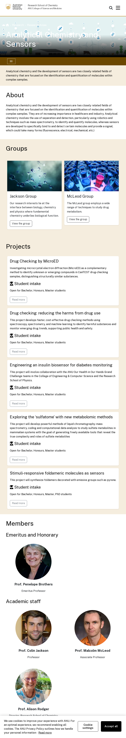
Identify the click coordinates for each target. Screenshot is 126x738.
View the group (21, 223)
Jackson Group (23, 196)
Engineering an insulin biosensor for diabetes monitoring (61, 365)
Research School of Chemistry (43, 5)
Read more (18, 299)
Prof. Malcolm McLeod (92, 651)
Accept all (111, 726)
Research (18, 25)
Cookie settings (88, 726)
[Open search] (111, 8)
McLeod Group (80, 196)
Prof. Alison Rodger (33, 709)
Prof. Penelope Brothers (33, 584)
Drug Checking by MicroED (34, 261)
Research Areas (37, 25)
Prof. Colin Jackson (33, 651)
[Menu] (118, 8)
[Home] (7, 25)
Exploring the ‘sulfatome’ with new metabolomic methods (61, 417)
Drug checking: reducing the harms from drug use (55, 313)
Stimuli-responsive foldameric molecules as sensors (57, 473)
